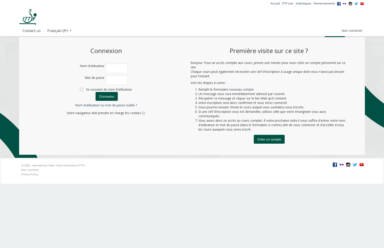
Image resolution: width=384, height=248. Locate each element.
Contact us (31, 30)
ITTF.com (287, 3)
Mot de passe (94, 77)
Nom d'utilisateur (92, 66)
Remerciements (324, 3)
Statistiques (304, 3)
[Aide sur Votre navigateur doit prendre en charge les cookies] (143, 113)
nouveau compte (241, 89)
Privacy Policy (29, 174)
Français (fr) (57, 30)
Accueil (275, 3)
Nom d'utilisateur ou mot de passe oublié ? (106, 105)
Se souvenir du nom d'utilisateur (109, 89)
